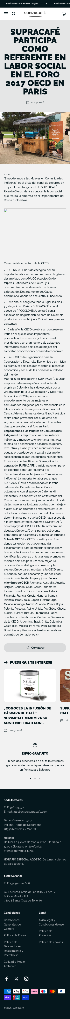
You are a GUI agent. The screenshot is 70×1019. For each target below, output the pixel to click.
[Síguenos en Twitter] (16, 978)
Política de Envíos (15, 935)
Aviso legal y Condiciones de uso (51, 922)
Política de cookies (51, 942)
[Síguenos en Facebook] (6, 978)
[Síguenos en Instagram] (26, 978)
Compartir (37, 647)
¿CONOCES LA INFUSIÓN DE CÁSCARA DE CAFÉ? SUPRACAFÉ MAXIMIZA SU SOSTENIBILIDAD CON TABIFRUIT (27, 718)
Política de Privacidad (45, 933)
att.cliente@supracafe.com (30, 811)
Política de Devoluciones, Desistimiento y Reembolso (13, 949)
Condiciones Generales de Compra (12, 924)
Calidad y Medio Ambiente (14, 964)
